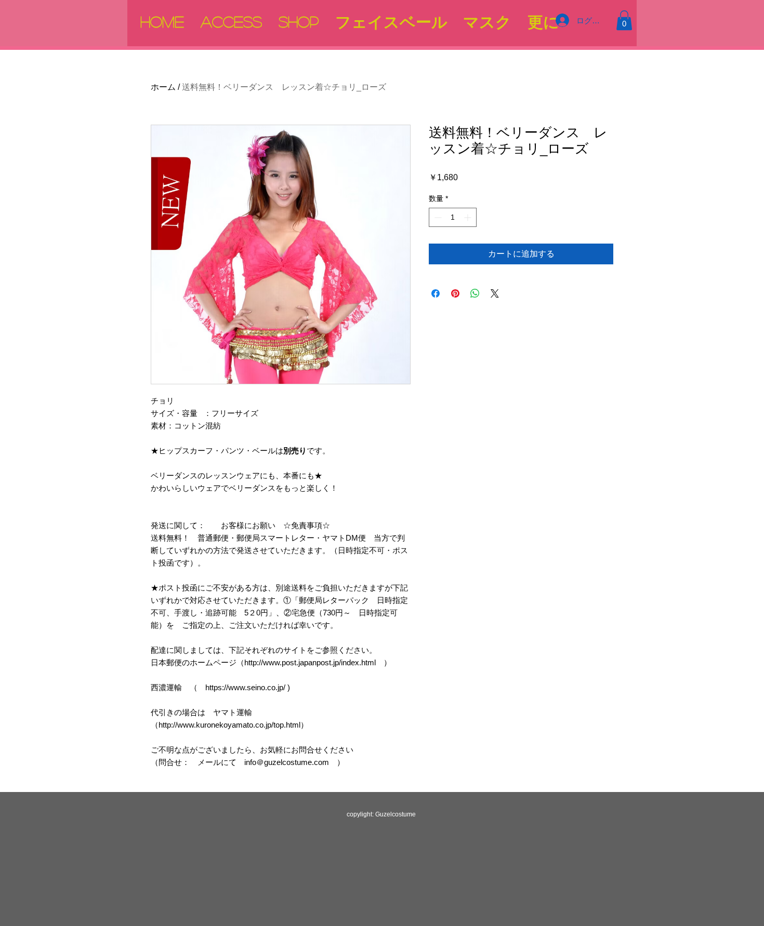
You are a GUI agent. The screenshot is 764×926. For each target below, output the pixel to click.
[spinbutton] (452, 217)
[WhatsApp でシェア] (475, 293)
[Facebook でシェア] (435, 293)
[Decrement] (436, 217)
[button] (624, 20)
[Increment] (468, 217)
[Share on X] (495, 293)
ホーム (163, 87)
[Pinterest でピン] (455, 293)
